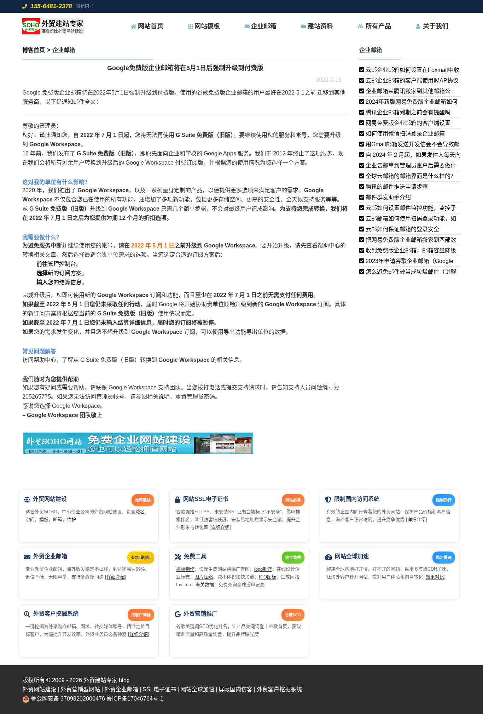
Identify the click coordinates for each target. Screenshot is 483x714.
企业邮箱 (264, 26)
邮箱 (57, 519)
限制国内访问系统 (356, 499)
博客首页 (33, 50)
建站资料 (320, 26)
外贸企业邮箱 (50, 556)
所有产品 (378, 26)
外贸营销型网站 (80, 689)
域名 (140, 511)
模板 (43, 519)
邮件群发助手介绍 (387, 197)
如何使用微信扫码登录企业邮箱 (404, 134)
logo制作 (263, 569)
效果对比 (435, 576)
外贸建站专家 (101, 680)
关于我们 (435, 26)
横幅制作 (185, 569)
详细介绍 (220, 527)
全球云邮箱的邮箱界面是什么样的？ (410, 176)
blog (124, 680)
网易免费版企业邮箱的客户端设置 (407, 123)
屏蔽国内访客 (235, 689)
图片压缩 (203, 576)
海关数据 (205, 584)
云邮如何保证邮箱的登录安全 (401, 229)
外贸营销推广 (200, 614)
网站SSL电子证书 (205, 499)
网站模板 (207, 26)
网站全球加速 (352, 556)
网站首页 (150, 26)
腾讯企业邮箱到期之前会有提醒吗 (407, 112)
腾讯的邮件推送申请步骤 (396, 187)
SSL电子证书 (159, 689)
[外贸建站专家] (53, 26)
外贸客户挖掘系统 (55, 614)
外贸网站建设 (50, 499)
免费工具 (195, 556)
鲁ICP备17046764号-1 (134, 699)
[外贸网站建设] (141, 445)
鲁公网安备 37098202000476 (68, 699)
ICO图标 (267, 576)
